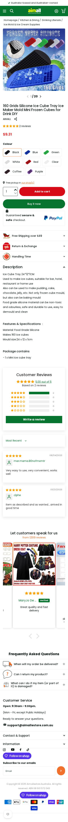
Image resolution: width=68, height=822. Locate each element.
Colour (7, 144)
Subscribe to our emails (19, 763)
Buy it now (34, 204)
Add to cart (42, 191)
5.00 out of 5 (43, 382)
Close (34, 735)
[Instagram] (4, 749)
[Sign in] (56, 11)
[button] (40, 96)
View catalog (5, 11)
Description (12, 267)
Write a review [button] (34, 419)
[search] (11, 11)
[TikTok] (28, 749)
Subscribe (61, 770)
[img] (13, 456)
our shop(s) (27, 182)
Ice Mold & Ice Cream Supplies (22, 24)
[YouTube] (12, 750)
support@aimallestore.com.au (30, 725)
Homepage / (12, 20)
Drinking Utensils (51, 20)
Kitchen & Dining (29, 20)
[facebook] (20, 750)
